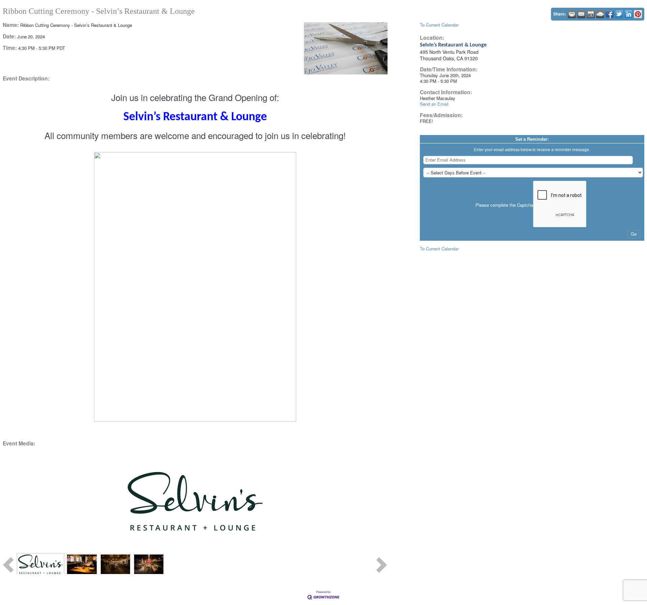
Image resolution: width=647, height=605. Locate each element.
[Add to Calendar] (591, 14)
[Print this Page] (572, 14)
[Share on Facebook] (610, 14)
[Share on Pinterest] (638, 14)
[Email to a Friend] (581, 14)
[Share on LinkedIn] (628, 14)
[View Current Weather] (600, 14)
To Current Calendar (439, 25)
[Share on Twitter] (619, 14)
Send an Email (434, 104)
